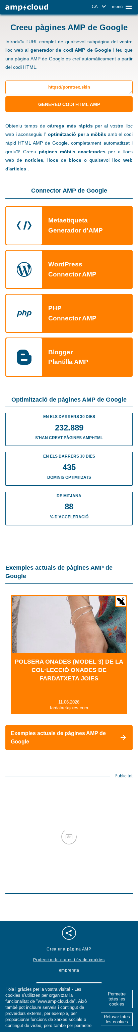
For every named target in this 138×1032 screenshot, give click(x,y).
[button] (100, 7)
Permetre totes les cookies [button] (117, 999)
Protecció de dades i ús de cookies (69, 960)
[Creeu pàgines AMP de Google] (26, 7)
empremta (69, 970)
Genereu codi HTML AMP (69, 104)
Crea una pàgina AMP (69, 949)
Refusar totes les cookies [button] (117, 1019)
